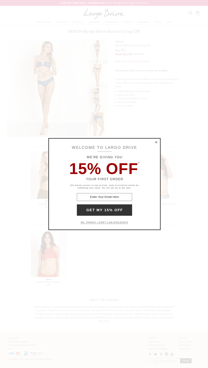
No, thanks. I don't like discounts (104, 222)
